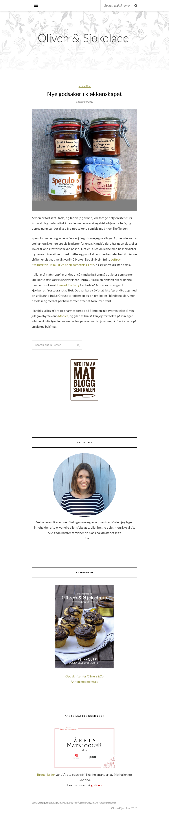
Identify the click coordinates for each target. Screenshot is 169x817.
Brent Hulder (46, 774)
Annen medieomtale (84, 681)
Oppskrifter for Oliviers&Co (84, 676)
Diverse (85, 85)
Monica (63, 316)
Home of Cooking (67, 285)
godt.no (96, 785)
